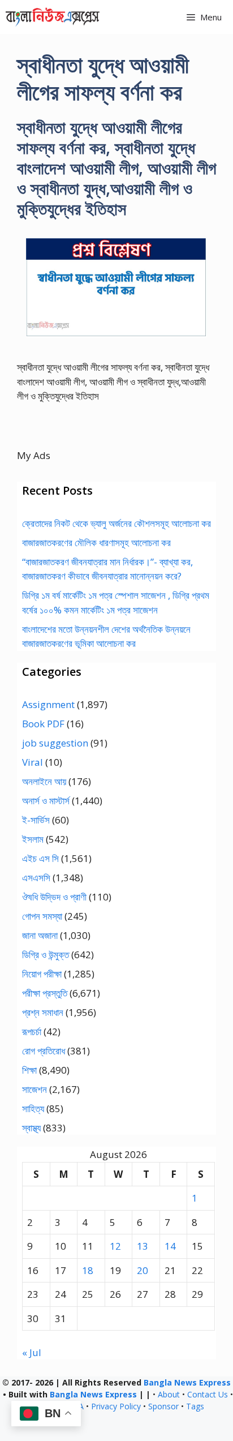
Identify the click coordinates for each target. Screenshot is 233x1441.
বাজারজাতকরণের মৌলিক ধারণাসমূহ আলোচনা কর (96, 542)
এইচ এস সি (40, 858)
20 (142, 1270)
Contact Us (207, 1394)
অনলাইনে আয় (44, 781)
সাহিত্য (33, 1108)
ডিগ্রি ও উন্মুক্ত (45, 954)
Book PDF (43, 723)
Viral (32, 762)
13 (142, 1246)
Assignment (48, 704)
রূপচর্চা (31, 1031)
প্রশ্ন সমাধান (42, 1012)
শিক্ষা (29, 1070)
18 (87, 1270)
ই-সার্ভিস (36, 819)
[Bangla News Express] (53, 17)
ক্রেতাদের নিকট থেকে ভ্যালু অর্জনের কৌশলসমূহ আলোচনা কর (116, 523)
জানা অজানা (40, 935)
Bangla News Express (187, 1382)
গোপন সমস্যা (42, 916)
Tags (195, 1406)
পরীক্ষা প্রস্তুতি (44, 993)
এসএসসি (36, 877)
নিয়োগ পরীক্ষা (42, 973)
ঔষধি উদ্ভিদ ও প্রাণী (54, 896)
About (169, 1394)
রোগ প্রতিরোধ (43, 1050)
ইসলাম (33, 839)
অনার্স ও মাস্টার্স (46, 800)
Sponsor (163, 1406)
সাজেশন (34, 1089)
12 (115, 1246)
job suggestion (55, 742)
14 (170, 1246)
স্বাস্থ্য (31, 1127)
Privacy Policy (116, 1406)
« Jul (31, 1352)
